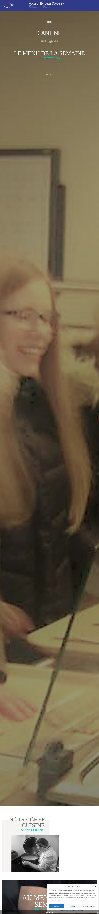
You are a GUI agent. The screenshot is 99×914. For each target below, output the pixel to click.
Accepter (56, 906)
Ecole (46, 7)
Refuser (72, 906)
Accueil (33, 4)
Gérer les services (55, 900)
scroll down (49, 74)
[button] (95, 886)
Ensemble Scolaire (51, 4)
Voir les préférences (88, 906)
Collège (34, 7)
